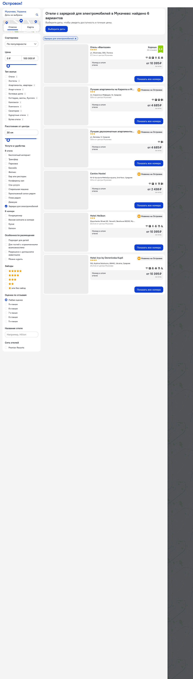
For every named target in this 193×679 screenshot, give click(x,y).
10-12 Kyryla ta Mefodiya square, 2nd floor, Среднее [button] (111, 177)
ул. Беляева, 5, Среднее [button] (100, 137)
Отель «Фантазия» (100, 47)
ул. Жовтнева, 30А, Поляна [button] (101, 53)
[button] (21, 13)
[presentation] (21, 44)
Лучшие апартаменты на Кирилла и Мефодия (112, 89)
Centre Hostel (98, 173)
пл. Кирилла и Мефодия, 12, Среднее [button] (105, 95)
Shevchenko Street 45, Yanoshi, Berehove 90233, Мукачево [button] (112, 221)
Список (13, 27)
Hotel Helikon (97, 215)
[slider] (8, 66)
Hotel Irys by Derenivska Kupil (106, 257)
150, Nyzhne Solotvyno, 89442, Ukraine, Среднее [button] (110, 263)
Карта (30, 27)
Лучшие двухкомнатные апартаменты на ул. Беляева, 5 (112, 131)
